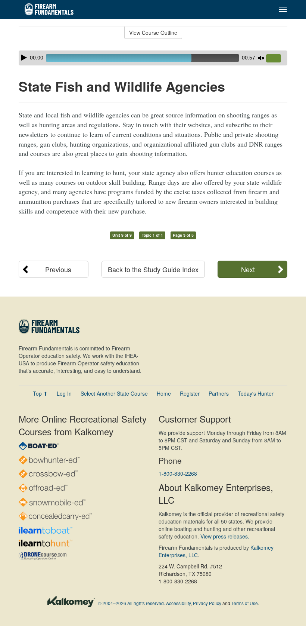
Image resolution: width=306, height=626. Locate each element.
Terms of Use (244, 603)
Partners (219, 393)
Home (164, 393)
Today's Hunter (256, 393)
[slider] (276, 59)
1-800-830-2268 (178, 473)
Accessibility (178, 603)
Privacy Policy (207, 603)
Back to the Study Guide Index (153, 269)
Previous (58, 269)
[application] (153, 57)
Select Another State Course (114, 393)
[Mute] (261, 58)
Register (190, 393)
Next (248, 269)
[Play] (24, 58)
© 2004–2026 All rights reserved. (131, 603)
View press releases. (224, 536)
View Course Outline (153, 32)
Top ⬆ (40, 393)
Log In (64, 393)
